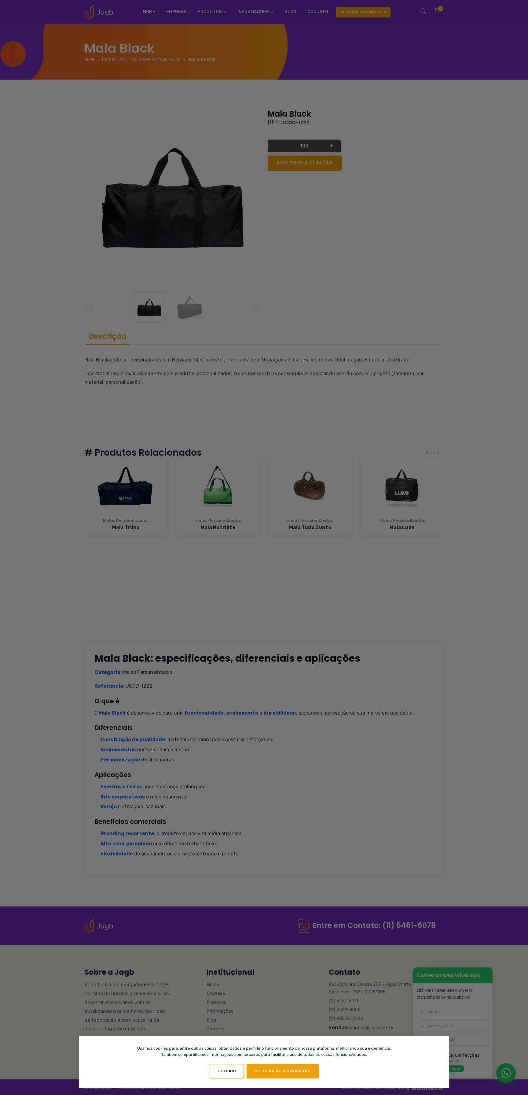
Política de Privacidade (283, 1071)
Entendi (227, 1071)
